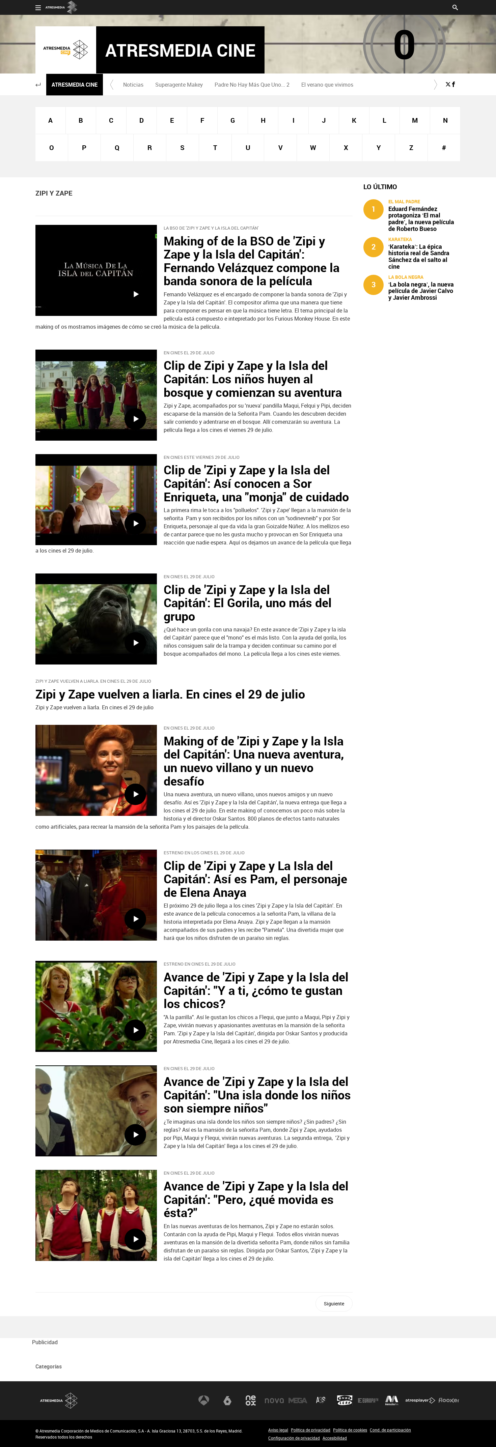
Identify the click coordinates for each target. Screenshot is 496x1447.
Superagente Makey (179, 84)
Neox (251, 1400)
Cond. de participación (390, 1430)
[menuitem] (133, 85)
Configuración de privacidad (294, 1438)
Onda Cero (345, 1400)
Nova (274, 1400)
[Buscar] (455, 7)
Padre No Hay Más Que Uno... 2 (252, 84)
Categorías (48, 1366)
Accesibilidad (335, 1438)
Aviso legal (278, 1430)
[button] (38, 84)
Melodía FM (392, 1400)
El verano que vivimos (327, 84)
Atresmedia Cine (75, 84)
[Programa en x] (448, 84)
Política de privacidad (310, 1430)
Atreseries (321, 1400)
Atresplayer (420, 1400)
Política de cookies (350, 1430)
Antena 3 (204, 1400)
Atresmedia (59, 1400)
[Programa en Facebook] (453, 84)
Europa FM (368, 1400)
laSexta (227, 1400)
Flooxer (449, 1400)
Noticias (133, 84)
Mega (298, 1400)
